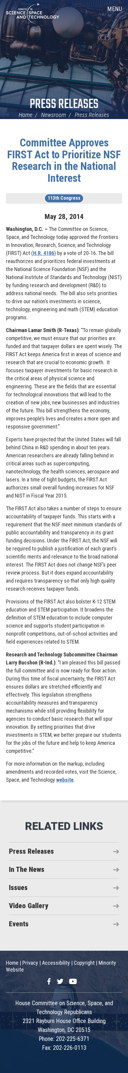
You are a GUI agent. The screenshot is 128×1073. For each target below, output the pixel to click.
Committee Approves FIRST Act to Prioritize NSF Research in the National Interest (64, 160)
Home (25, 114)
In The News (26, 869)
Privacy (30, 963)
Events (19, 924)
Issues (18, 887)
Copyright (84, 963)
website (65, 780)
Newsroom (53, 114)
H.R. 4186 (43, 253)
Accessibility (56, 963)
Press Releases (64, 104)
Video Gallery (28, 906)
